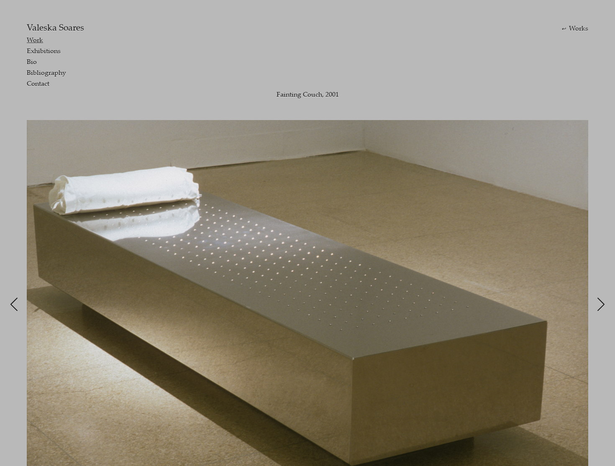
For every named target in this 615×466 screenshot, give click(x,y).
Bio (32, 61)
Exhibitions (44, 50)
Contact (38, 83)
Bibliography (46, 72)
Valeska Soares (55, 27)
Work (35, 39)
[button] (14, 305)
